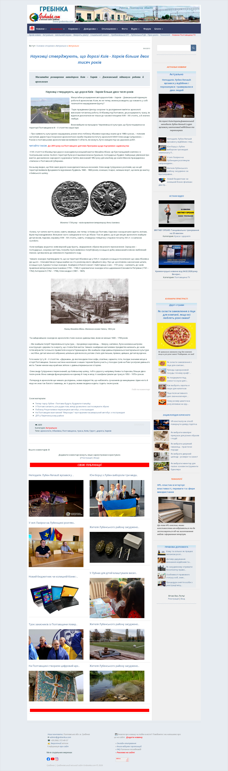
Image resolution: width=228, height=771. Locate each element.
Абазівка (56, 430)
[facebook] (49, 760)
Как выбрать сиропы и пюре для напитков (178, 387)
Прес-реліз (153, 34)
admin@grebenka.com (60, 737)
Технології (165, 34)
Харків (108, 430)
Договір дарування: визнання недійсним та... (178, 561)
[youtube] (53, 760)
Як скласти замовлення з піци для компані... (179, 364)
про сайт (64, 746)
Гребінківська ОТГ (120, 34)
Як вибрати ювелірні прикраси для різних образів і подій (185, 435)
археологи (45, 430)
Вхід (96, 457)
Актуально (48, 34)
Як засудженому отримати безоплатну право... (179, 568)
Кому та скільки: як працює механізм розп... (179, 553)
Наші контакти (55, 734)
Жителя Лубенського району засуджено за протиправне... (173, 171)
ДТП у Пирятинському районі (49, 415)
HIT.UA (118, 758)
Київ (86, 430)
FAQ (118, 749)
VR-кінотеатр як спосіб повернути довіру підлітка (184, 423)
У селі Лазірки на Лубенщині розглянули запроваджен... (174, 160)
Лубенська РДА (138, 34)
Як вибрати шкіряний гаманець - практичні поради (181, 446)
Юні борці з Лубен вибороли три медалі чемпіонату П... (173, 149)
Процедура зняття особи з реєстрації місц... (179, 584)
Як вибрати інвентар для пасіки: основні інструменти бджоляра (184, 466)
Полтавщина (69, 430)
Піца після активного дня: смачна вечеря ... (177, 395)
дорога (100, 430)
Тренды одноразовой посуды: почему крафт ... (179, 371)
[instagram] (56, 760)
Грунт (92, 430)
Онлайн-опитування (126, 743)
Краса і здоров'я (182, 236)
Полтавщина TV (182, 277)
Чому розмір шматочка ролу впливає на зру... (178, 402)
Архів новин (35, 34)
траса (80, 430)
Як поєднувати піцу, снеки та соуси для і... (177, 379)
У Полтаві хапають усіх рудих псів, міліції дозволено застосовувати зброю (72, 406)
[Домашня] (30, 29)
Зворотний (56, 743)
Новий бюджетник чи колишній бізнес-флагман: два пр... (175, 181)
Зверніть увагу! (81, 34)
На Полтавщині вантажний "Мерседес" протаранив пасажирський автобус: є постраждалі (80, 412)
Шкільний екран (63, 34)
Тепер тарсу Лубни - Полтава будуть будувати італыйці (62, 403)
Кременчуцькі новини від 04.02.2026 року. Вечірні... (176, 273)
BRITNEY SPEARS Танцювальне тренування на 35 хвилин (176, 232)
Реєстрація (86, 457)
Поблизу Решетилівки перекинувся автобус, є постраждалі (64, 409)
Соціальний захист (100, 34)
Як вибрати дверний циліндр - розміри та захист (184, 455)
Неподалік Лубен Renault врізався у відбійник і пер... (180, 140)
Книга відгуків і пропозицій (129, 746)
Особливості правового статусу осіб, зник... (178, 576)
